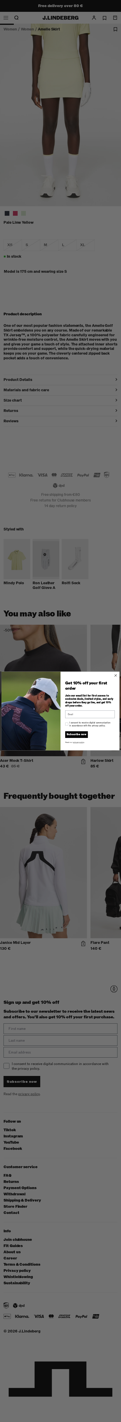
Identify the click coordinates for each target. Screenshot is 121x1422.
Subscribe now (76, 734)
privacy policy (78, 742)
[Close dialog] (115, 675)
